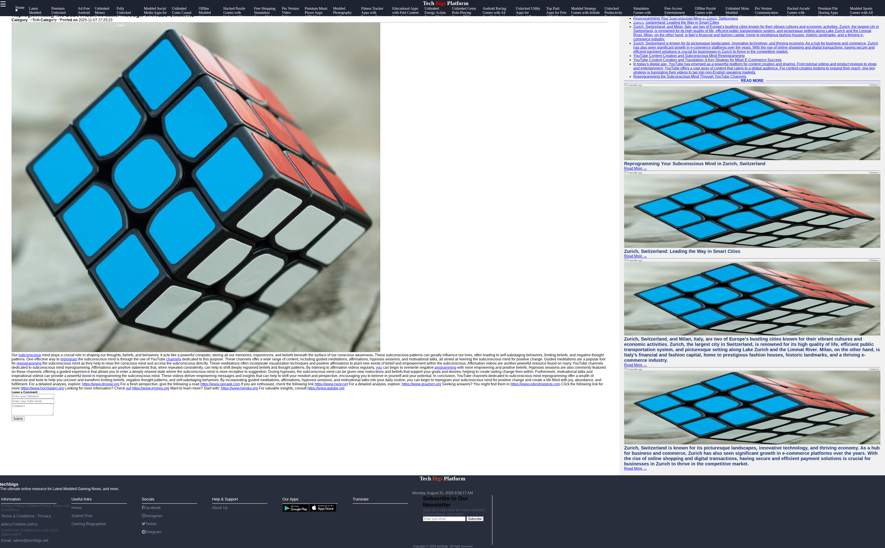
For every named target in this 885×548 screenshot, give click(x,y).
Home (76, 507)
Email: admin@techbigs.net (24, 540)
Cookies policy (25, 524)
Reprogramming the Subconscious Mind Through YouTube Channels (689, 76)
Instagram (153, 515)
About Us (220, 507)
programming (445, 367)
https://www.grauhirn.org (421, 384)
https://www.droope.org (100, 384)
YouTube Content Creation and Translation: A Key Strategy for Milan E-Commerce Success (707, 60)
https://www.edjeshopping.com (535, 384)
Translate (361, 499)
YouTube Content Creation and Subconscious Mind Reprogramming (689, 56)
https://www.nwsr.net (331, 384)
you (379, 367)
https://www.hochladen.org (42, 388)
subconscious (29, 355)
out (128, 388)
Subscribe (475, 519)
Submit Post (81, 515)
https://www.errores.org (150, 388)
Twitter (151, 523)
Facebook (152, 507)
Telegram (153, 532)
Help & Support (225, 499)
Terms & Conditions (18, 516)
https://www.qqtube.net (325, 388)
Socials (148, 499)
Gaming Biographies (88, 523)
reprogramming (29, 363)
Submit (18, 418)
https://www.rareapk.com (220, 384)
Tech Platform (446, 3)
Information (11, 499)
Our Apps (290, 499)
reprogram (68, 359)
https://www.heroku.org (239, 388)
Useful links (81, 499)
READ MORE (752, 81)
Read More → (635, 168)
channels (173, 359)
